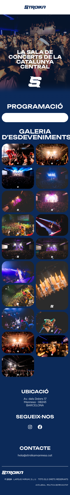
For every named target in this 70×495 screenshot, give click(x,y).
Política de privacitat (57, 485)
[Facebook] (40, 427)
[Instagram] (30, 427)
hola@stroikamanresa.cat (35, 455)
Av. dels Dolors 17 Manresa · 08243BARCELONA (35, 402)
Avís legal (41, 485)
